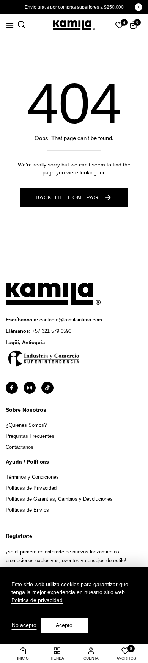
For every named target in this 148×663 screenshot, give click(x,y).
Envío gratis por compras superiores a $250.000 (74, 7)
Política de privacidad (37, 600)
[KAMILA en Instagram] (30, 388)
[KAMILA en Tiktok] (47, 388)
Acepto (64, 625)
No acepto (24, 625)
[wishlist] (119, 26)
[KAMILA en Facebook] (12, 388)
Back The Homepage (69, 197)
